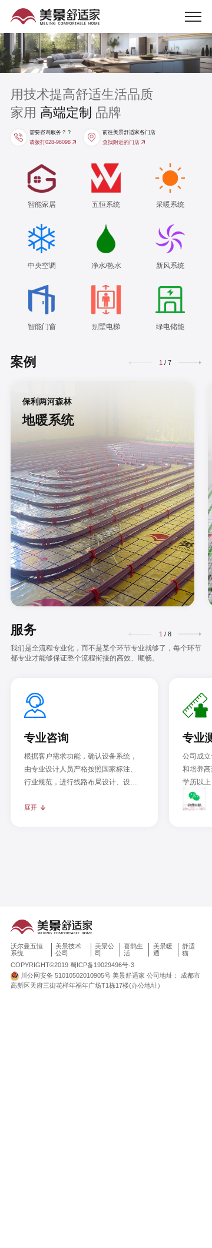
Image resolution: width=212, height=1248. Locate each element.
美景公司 (104, 950)
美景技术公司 (68, 950)
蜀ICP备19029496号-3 (102, 964)
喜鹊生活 (133, 950)
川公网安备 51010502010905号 (66, 975)
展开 (30, 807)
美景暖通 (163, 950)
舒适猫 (188, 950)
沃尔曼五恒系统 (27, 950)
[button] (189, 362)
